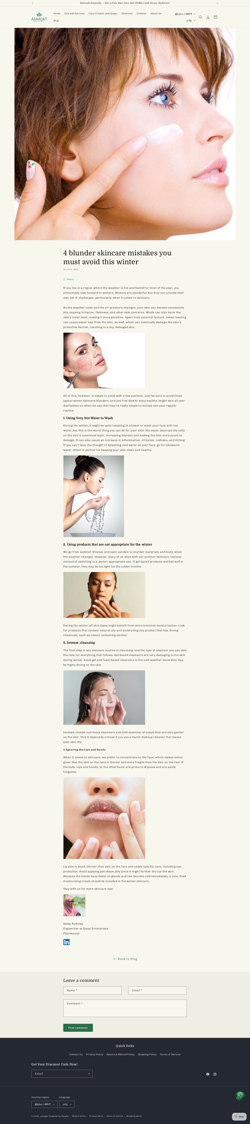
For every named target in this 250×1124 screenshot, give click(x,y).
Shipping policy (134, 1116)
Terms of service (115, 1116)
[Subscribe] (89, 1074)
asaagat (44, 1116)
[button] (200, 17)
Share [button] (70, 279)
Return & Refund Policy (121, 1054)
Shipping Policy (147, 1054)
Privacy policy (96, 1116)
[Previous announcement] (32, 3)
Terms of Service (170, 1054)
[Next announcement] (217, 3)
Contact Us (76, 1054)
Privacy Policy (94, 1054)
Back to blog (127, 959)
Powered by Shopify (59, 1116)
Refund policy (79, 1116)
